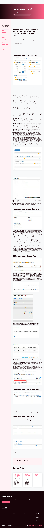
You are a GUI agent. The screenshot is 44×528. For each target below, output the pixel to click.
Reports (3, 47)
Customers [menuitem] (26, 512)
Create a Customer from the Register (27, 475)
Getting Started (5, 44)
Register (3, 35)
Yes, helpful (30, 462)
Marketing (4, 32)
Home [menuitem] (8, 2)
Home (14, 22)
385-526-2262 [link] (40, 2)
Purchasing (4, 39)
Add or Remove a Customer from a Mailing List (17, 475)
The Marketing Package (33, 119)
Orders (3, 49)
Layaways (16, 409)
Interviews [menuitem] (37, 518)
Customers (4, 34)
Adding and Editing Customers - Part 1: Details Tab (21, 48)
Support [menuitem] (12, 2)
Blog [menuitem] (36, 520)
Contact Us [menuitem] (37, 517)
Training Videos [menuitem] (17, 2)
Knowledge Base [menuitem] (26, 513)
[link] (24, 525)
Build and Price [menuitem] (38, 513)
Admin (3, 46)
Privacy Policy (31, 525)
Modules (3, 37)
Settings (3, 42)
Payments (3, 51)
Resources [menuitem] (37, 512)
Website (3, 40)
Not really (37, 462)
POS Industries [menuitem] (15, 512)
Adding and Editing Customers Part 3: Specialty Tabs (21, 50)
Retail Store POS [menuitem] (5, 512)
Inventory (3, 30)
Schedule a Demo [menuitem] (38, 516)
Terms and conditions (38, 525)
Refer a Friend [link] (35, 2)
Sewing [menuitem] (14, 513)
